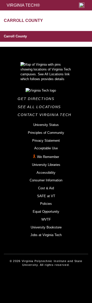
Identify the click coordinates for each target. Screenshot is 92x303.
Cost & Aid (46, 188)
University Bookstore (46, 227)
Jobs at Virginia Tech (46, 235)
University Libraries (46, 165)
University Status (46, 125)
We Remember (48, 157)
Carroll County (15, 36)
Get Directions (37, 99)
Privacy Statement (46, 140)
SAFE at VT (46, 196)
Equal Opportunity (46, 211)
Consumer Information (46, 180)
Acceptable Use (46, 148)
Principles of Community (46, 133)
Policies (46, 204)
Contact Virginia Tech (46, 115)
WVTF (46, 219)
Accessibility (46, 173)
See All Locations (41, 107)
